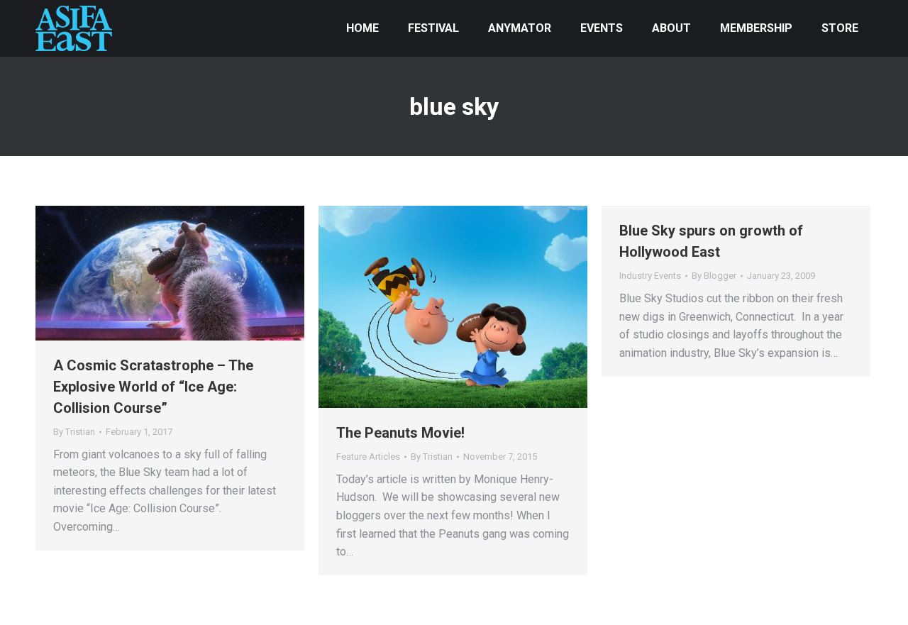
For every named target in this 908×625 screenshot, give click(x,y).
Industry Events (650, 275)
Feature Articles (368, 456)
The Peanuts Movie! (400, 432)
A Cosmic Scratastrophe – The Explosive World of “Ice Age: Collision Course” (153, 386)
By (74, 431)
